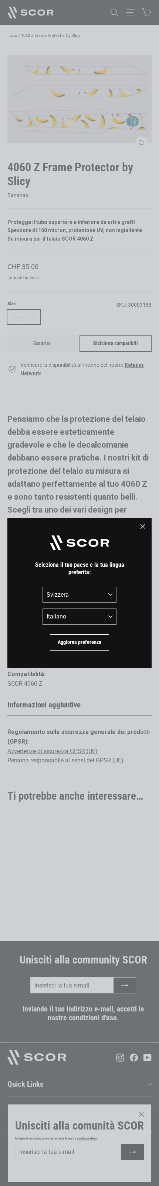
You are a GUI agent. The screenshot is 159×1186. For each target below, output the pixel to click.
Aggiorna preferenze (79, 642)
